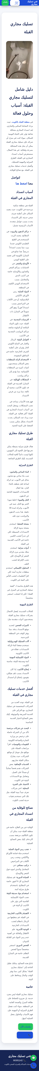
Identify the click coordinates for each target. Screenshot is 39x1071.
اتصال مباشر (16, 2)
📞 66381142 (25, 1035)
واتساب (5, 2)
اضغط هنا (20, 183)
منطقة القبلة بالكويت (21, 122)
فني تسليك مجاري (32, 2)
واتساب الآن (25, 1027)
